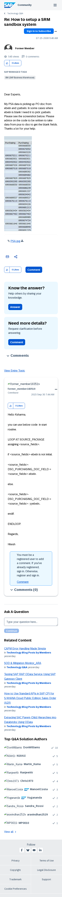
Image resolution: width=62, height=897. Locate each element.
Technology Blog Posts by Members (29, 652)
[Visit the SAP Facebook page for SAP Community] (21, 850)
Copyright (15, 870)
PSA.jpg (15, 241)
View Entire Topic (14, 370)
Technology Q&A (15, 13)
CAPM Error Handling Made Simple (25, 648)
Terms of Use (46, 860)
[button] (7, 63)
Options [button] (55, 31)
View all (8, 831)
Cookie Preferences (15, 888)
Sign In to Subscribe (39, 31)
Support (46, 879)
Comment (33, 269)
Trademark (15, 879)
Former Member (24, 48)
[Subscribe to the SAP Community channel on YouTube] (34, 850)
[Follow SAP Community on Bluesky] (28, 850)
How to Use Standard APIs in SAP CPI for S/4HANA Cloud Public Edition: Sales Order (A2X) (30, 698)
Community (25, 5)
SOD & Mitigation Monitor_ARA (22, 663)
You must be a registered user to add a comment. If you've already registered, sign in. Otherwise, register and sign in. (30, 565)
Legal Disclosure (46, 870)
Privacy (15, 860)
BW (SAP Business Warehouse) (20, 77)
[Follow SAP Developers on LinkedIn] (40, 850)
